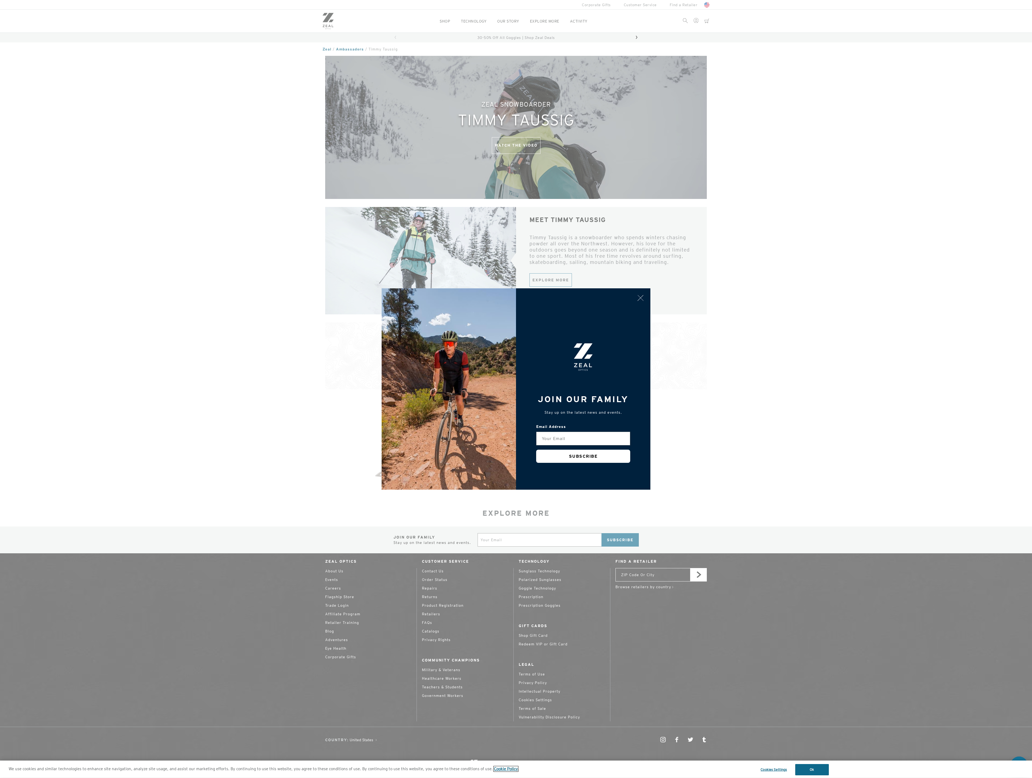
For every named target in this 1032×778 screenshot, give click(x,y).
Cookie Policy (506, 768)
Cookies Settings (774, 770)
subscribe (583, 456)
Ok (812, 770)
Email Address (551, 426)
